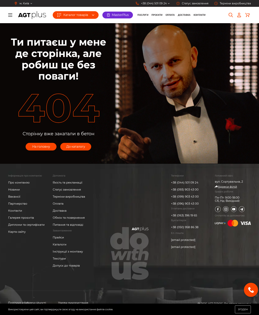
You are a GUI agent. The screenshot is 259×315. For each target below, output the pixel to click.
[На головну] (32, 15)
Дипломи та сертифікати (26, 224)
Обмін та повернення (69, 217)
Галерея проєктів (21, 217)
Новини (14, 189)
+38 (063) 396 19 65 (184, 215)
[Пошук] (230, 15)
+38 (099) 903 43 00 (185, 196)
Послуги (142, 15)
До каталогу (75, 146)
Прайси (58, 237)
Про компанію (19, 182)
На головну (41, 146)
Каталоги (59, 244)
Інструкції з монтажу (68, 251)
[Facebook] (218, 209)
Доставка (184, 15)
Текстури (59, 258)
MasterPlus (120, 15)
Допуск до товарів (66, 265)
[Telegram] (242, 209)
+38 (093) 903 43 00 (185, 189)
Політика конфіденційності (27, 303)
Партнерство (17, 203)
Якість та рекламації (67, 182)
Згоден (243, 309)
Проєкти (156, 15)
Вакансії (14, 196)
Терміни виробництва (69, 196)
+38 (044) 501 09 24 (184, 182)
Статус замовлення (67, 189)
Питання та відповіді (68, 224)
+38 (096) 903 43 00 (185, 203)
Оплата (170, 15)
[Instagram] (226, 209)
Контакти (200, 15)
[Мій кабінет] (239, 15)
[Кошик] (247, 15)
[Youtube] (234, 209)
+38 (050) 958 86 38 (185, 227)
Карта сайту (17, 231)
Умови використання (73, 303)
